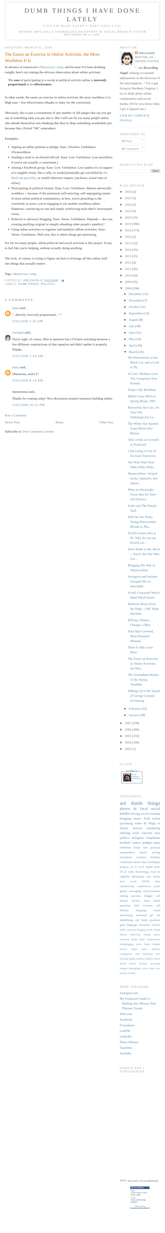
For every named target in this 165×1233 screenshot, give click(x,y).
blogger (148, 895)
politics (48, 284)
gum (122, 924)
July (132, 326)
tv (159, 823)
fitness (124, 828)
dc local (140, 808)
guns (157, 842)
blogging (125, 818)
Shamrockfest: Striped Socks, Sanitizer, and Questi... (142, 478)
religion (156, 944)
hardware (124, 939)
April (132, 345)
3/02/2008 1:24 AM (27, 356)
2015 (128, 243)
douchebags (142, 871)
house (157, 958)
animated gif (144, 915)
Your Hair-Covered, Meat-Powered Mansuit (141, 636)
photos (125, 808)
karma (123, 963)
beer (158, 953)
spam (152, 968)
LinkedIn (126, 1036)
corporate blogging (136, 929)
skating (124, 895)
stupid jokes (153, 866)
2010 (128, 275)
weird (157, 910)
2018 (128, 230)
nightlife (125, 876)
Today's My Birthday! (142, 389)
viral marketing (144, 953)
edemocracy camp (24, 274)
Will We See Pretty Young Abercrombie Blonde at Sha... (142, 521)
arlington (138, 837)
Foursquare (127, 1025)
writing (156, 852)
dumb (133, 1200)
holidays (149, 958)
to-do (133, 881)
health (134, 939)
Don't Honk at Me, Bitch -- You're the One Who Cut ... (144, 554)
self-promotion (151, 891)
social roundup (150, 813)
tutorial (123, 973)
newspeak (155, 963)
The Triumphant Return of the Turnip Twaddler (143, 679)
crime (157, 886)
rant (148, 876)
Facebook (126, 1019)
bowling (124, 958)
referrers (125, 847)
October (134, 307)
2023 (128, 211)
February (135, 708)
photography (135, 968)
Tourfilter (126, 1047)
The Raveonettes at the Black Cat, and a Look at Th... (143, 362)
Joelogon (18, 332)
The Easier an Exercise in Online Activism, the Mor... (143, 663)
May (132, 339)
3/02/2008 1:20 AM (27, 321)
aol (123, 803)
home (142, 939)
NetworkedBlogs (137, 1188)
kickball (125, 842)
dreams (136, 900)
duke (147, 900)
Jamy (15, 308)
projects (124, 866)
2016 (128, 236)
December (136, 294)
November (136, 300)
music (137, 818)
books (137, 847)
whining (125, 833)
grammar (155, 920)
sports (156, 876)
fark (145, 847)
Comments (131, 148)
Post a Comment (15, 415)
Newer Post (12, 422)
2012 (128, 262)
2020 (128, 217)
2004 (128, 742)
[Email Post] (62, 280)
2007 (128, 723)
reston (156, 818)
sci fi (133, 866)
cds (158, 915)
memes (132, 963)
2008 (128, 288)
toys (158, 968)
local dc (155, 871)
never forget (143, 944)
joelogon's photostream (136, 778)
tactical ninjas (128, 949)
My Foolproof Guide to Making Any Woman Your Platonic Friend (138, 1003)
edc (137, 920)
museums (144, 924)
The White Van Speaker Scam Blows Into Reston (143, 428)
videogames (126, 953)
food (147, 818)
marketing (153, 828)
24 (121, 871)
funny (144, 920)
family (143, 852)
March (133, 352)
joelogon (134, 1202)
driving (135, 813)
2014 (128, 249)
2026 (128, 191)
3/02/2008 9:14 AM (27, 380)
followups (135, 934)
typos (144, 949)
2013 (128, 256)
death (149, 929)
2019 (128, 224)
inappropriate (153, 939)
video (138, 823)
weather (131, 973)
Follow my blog (139, 1206)
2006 (128, 729)
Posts (128, 141)
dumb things (28, 284)
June (132, 332)
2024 (128, 204)
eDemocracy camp (51, 67)
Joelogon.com (129, 993)
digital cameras (136, 958)
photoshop (138, 876)
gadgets (148, 842)
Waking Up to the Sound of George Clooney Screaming (144, 695)
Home (59, 422)
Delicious (126, 1014)
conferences (144, 886)
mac (157, 833)
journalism (126, 857)
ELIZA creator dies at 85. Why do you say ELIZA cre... (142, 537)
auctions (136, 895)
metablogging (127, 944)
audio (122, 929)
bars (157, 881)
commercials (127, 886)
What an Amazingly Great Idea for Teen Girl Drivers (142, 494)
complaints (153, 837)
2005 (128, 736)
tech (122, 881)
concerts (146, 833)
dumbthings (126, 920)
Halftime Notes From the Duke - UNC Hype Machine (143, 608)
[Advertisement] (133, 1123)
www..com (132, 771)
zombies (141, 857)
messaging (135, 891)
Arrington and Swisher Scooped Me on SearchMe (142, 581)
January (134, 715)
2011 (128, 269)
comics (136, 842)
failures (123, 934)
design (157, 929)
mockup (143, 963)
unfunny (156, 949)
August (134, 319)
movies (137, 828)
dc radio (129, 871)
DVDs (146, 881)
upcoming (126, 823)
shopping (141, 910)
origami (123, 968)
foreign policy (152, 934)
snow (145, 968)
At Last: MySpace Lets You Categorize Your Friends (143, 378)
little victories (143, 905)
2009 (128, 282)
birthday (155, 857)
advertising (126, 915)
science (156, 924)
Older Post (106, 422)
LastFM (125, 1031)
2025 (128, 198)
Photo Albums (129, 1042)
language (132, 924)
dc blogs (150, 823)
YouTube (125, 1053)
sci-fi (141, 866)
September (136, 313)
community (126, 862)
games (123, 891)
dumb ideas (140, 862)
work (136, 833)
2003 (128, 749)
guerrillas (30, 178)
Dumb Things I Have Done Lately (82, 14)
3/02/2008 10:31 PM (28, 405)
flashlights (154, 862)
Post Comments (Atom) (38, 431)
